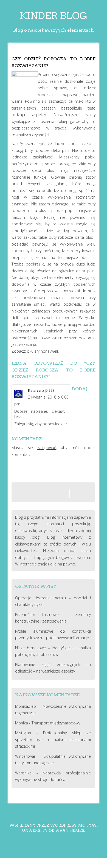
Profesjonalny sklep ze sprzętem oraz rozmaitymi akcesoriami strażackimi (53, 739)
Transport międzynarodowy (56, 723)
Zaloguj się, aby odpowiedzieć (40, 423)
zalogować (46, 447)
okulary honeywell (42, 351)
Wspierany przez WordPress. (43, 825)
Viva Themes (69, 830)
